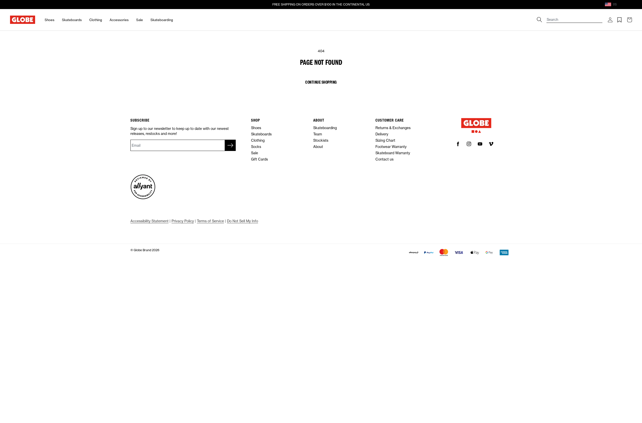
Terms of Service (210, 221)
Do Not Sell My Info (242, 221)
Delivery (381, 134)
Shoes (49, 20)
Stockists (320, 140)
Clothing (95, 20)
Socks (256, 146)
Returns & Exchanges (393, 128)
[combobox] (574, 17)
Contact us (384, 159)
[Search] (539, 20)
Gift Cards (259, 159)
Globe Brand (142, 250)
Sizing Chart (385, 140)
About (318, 146)
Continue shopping (321, 82)
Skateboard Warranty (392, 153)
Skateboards (72, 20)
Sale (139, 20)
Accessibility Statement (149, 221)
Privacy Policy (183, 221)
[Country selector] (621, 4)
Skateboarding (161, 20)
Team (317, 134)
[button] (610, 20)
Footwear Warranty (391, 146)
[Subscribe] (230, 145)
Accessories (119, 20)
